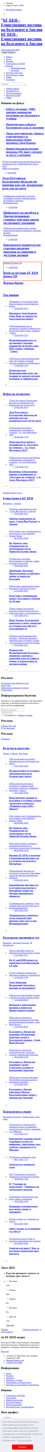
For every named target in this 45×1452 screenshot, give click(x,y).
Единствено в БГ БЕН (15, 64)
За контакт (10, 80)
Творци (6, 753)
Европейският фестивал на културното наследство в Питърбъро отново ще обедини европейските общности (23, 890)
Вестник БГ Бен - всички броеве (20, 1407)
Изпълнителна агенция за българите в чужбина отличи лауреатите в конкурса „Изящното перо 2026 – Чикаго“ (25, 803)
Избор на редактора (10, 168)
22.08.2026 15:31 (21, 335)
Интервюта (7, 503)
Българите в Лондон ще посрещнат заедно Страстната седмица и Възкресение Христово (22, 1066)
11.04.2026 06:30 (21, 1027)
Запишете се (7, 713)
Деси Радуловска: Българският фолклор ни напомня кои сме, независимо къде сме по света (22, 183)
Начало (9, 57)
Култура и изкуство (14, 73)
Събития (14, 753)
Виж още (5, 1351)
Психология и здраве (15, 75)
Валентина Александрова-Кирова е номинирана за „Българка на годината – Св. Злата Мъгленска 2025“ (25, 475)
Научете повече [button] (24, 1440)
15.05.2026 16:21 (21, 615)
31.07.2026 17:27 (21, 1134)
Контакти (10, 1378)
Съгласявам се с (18, 715)
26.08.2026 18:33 (21, 407)
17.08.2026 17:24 (21, 365)
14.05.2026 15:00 (21, 1201)
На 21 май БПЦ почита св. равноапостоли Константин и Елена (24, 963)
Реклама (9, 61)
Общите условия (25, 715)
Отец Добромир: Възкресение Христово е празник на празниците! (22, 985)
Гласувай (10, 1325)
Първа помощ (28, 1117)
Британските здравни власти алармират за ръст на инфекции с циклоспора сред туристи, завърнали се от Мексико (25, 1144)
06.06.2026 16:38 (21, 850)
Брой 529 (18, 263)
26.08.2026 (11, 173)
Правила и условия (14, 1380)
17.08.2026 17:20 (21, 467)
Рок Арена (23, 753)
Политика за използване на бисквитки (22, 1385)
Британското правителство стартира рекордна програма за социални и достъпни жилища (22, 250)
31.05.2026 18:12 (21, 591)
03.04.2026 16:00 (21, 1243)
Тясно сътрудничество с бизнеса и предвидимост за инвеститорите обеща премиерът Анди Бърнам (25, 138)
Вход (8, 1418)
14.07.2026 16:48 (21, 793)
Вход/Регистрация (14, 10)
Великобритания (18, 68)
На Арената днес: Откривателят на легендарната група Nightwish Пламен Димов (22, 547)
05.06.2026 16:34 (21, 566)
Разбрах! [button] (22, 1447)
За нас (8, 59)
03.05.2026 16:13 (21, 645)
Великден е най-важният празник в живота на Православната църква (22, 1008)
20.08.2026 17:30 (21, 437)
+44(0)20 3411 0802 (14, 1363)
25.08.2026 (12, 207)
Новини (9, 66)
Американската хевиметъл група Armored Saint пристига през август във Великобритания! (23, 919)
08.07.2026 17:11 (21, 1159)
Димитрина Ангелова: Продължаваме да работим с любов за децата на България (24, 574)
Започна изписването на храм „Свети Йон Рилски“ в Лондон (24, 521)
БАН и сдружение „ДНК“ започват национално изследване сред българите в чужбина (23, 114)
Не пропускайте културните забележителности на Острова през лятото (24, 773)
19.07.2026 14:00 (21, 766)
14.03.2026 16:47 (21, 1084)
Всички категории (14, 1405)
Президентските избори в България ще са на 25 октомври (25, 126)
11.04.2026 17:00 (21, 977)
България (15, 70)
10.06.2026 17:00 (21, 1179)
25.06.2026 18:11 (21, 514)
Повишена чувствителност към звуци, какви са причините (23, 1209)
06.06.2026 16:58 (21, 538)
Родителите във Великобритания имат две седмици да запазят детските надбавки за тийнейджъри (24, 374)
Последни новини (14, 1402)
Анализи (17, 503)
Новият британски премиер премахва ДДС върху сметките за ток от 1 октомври (24, 152)
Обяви (9, 77)
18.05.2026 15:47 (21, 910)
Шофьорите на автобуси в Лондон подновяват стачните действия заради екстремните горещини (21, 218)
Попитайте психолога (12, 1117)
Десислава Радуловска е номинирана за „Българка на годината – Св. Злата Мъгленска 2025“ (23, 446)
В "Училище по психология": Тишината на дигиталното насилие (24, 1187)
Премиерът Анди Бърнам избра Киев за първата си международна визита (23, 316)
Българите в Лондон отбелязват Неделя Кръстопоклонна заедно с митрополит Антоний (23, 1093)
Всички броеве (13, 282)
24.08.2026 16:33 (21, 308)
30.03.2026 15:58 (21, 1057)
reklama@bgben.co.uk (15, 1360)
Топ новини (11, 1398)
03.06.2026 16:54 (21, 880)
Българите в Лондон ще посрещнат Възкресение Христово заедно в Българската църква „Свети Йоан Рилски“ (24, 1037)
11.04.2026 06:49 (21, 1000)
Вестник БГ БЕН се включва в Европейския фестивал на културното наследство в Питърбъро (24, 859)
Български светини (21, 943)
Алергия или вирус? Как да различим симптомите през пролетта (24, 1251)
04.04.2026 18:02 (21, 1224)
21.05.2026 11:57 (21, 955)
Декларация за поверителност (19, 1382)
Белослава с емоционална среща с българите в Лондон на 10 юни (24, 598)
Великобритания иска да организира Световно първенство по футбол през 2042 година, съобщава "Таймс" (24, 346)
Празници (7, 943)
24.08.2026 (13, 267)
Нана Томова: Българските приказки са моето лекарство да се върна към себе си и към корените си (25, 624)
